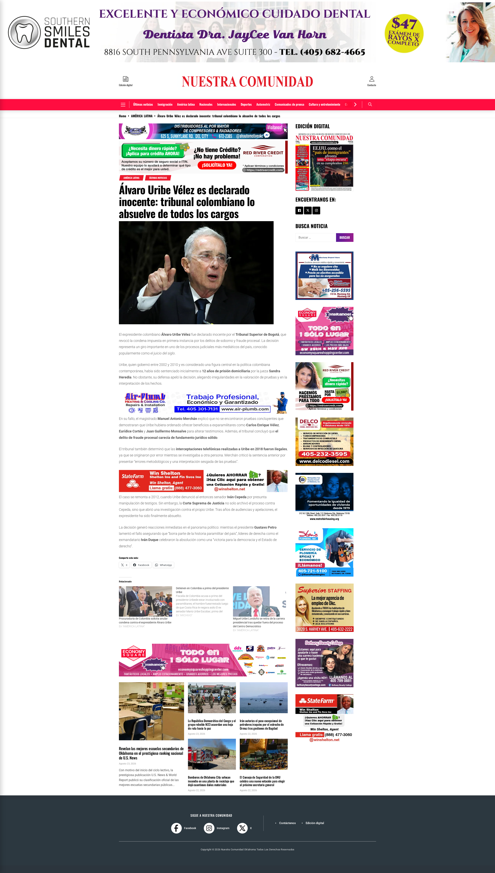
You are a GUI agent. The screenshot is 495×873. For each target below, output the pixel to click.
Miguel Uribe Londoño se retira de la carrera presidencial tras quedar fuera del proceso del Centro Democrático (259, 610)
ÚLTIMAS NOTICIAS (158, 165)
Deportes (246, 92)
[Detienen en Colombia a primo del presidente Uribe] (204, 589)
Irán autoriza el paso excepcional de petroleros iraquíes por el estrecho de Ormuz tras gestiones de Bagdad (262, 712)
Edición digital (315, 811)
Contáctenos (287, 811)
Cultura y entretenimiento (324, 92)
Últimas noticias (143, 92)
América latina (186, 92)
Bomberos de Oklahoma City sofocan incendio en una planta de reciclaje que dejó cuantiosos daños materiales (211, 769)
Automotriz (263, 92)
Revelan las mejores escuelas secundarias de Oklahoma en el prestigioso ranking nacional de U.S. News (151, 740)
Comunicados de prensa (289, 92)
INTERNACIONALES (197, 703)
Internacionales (226, 92)
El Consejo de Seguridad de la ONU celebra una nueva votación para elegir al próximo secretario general (262, 769)
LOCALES (138, 730)
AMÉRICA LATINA (131, 165)
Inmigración (165, 92)
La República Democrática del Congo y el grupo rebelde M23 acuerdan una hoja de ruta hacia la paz (212, 712)
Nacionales (206, 92)
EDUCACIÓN (125, 730)
